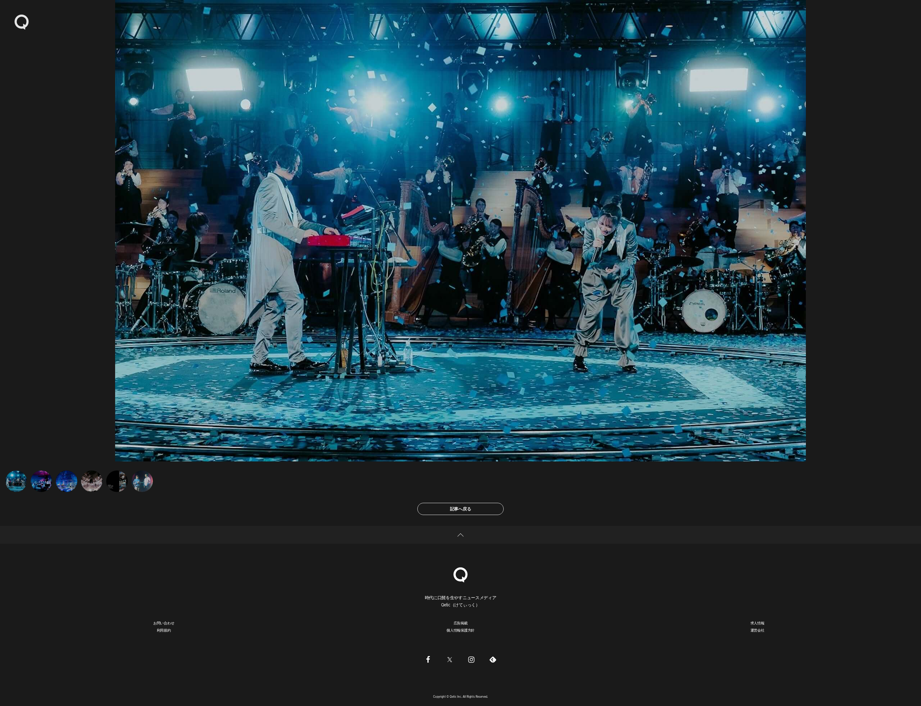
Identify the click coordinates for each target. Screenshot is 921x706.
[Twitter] (449, 659)
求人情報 (757, 623)
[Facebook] (428, 659)
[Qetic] (22, 22)
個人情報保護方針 (460, 630)
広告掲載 (461, 623)
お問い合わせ (163, 623)
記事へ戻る (460, 508)
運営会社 (757, 630)
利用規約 (164, 630)
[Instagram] (471, 659)
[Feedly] (493, 659)
